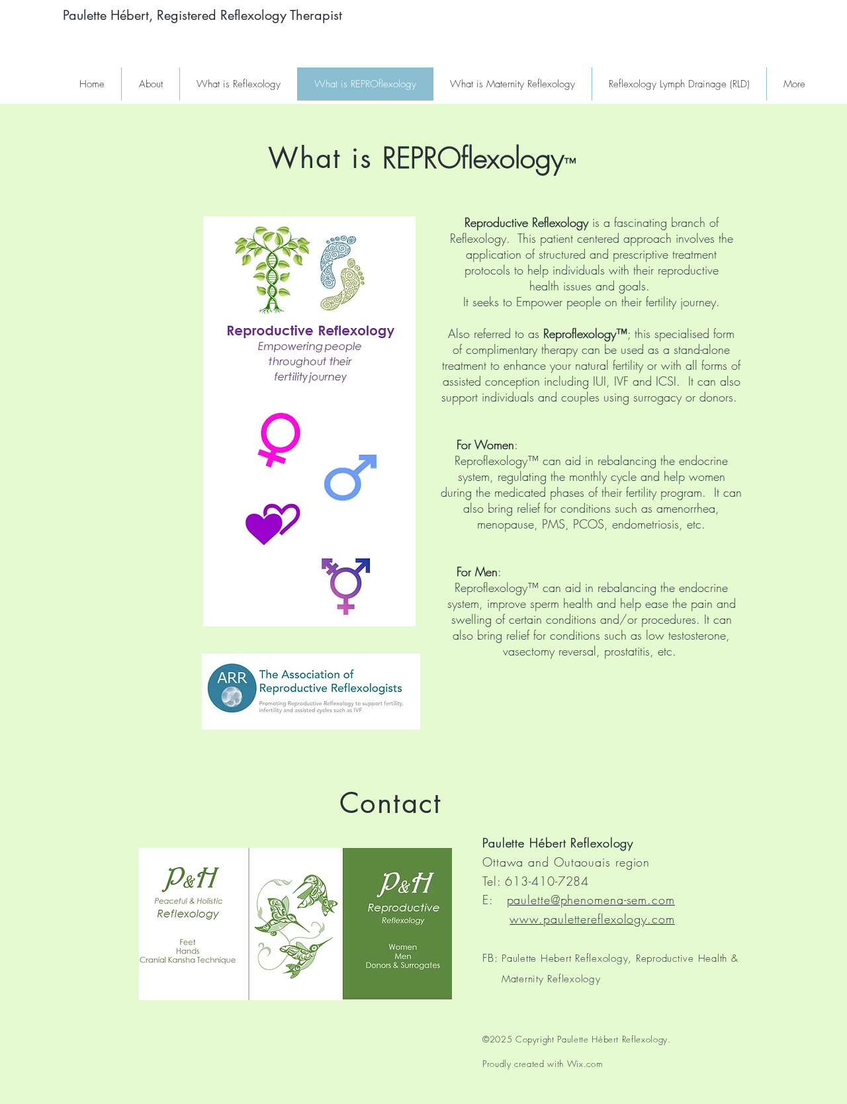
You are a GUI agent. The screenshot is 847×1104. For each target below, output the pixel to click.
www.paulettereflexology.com (592, 919)
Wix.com (585, 1064)
